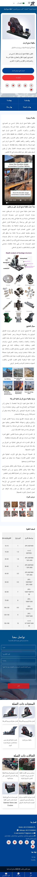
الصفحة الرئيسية (32, 9)
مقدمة (9, 100)
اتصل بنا (18, 77)
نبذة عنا (33, 857)
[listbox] (20, 3)
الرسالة (9, 107)
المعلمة (26, 100)
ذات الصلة (26, 107)
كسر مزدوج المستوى (18, 9)
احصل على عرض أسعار (18, 71)
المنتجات (26, 9)
